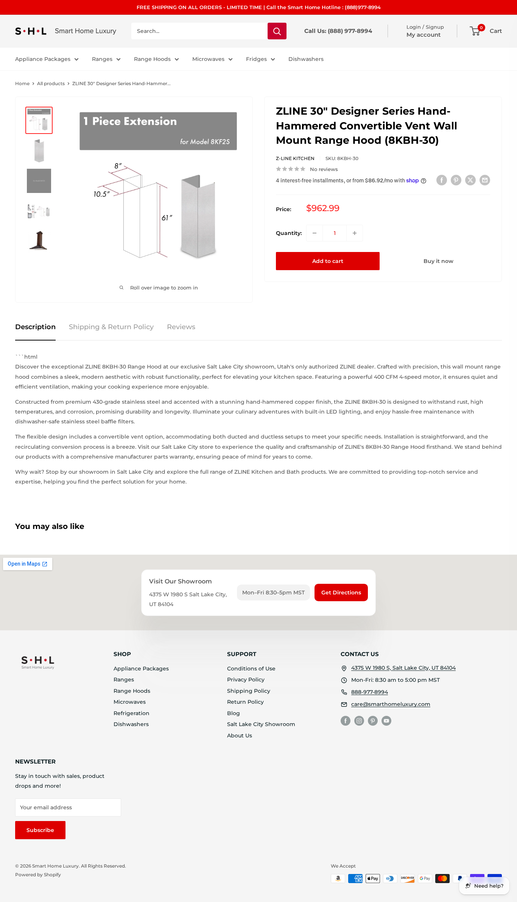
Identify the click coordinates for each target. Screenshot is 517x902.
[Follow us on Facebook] (345, 721)
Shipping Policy (248, 690)
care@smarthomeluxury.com (390, 704)
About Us (239, 735)
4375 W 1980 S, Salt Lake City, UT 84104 (403, 667)
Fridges (256, 59)
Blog (233, 713)
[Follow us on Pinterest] (373, 721)
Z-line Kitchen (295, 158)
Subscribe (40, 830)
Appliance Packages (42, 59)
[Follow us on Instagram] (359, 721)
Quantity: (289, 233)
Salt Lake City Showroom (261, 724)
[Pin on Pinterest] (456, 179)
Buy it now (438, 261)
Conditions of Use (251, 668)
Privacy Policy (246, 679)
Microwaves (208, 59)
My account (423, 34)
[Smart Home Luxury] (38, 662)
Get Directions (341, 592)
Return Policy (245, 701)
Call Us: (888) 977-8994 (338, 30)
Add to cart (327, 261)
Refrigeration (131, 713)
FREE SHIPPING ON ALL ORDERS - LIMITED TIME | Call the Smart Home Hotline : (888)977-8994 (259, 7)
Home (22, 83)
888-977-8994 (369, 692)
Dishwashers (306, 59)
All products (51, 83)
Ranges (102, 59)
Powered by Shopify (38, 874)
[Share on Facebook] (441, 179)
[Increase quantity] (355, 233)
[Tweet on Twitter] (470, 179)
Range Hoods (152, 59)
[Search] (277, 31)
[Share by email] (485, 179)
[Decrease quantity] (314, 233)
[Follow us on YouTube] (386, 721)
